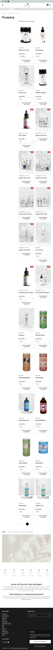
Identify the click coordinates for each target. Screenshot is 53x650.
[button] (3, 5)
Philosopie (4, 621)
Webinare (4, 618)
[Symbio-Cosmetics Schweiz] (26, 5)
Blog (3, 625)
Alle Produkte (5, 616)
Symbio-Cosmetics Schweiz (20, 648)
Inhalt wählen (22, 53)
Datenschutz (5, 633)
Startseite (4, 614)
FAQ (3, 627)
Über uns (4, 619)
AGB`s (3, 635)
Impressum (5, 631)
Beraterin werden (6, 623)
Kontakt (4, 629)
